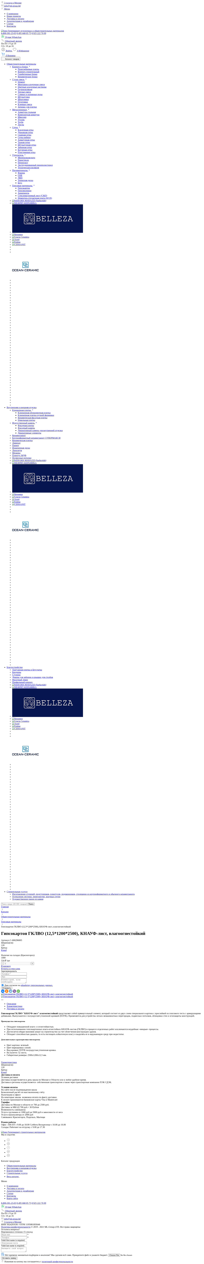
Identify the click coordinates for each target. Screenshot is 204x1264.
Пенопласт (23, 162)
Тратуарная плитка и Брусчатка (27, 670)
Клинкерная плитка (22, 410)
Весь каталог (13, 1176)
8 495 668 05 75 (24, 33)
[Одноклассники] (6, 991)
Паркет (15, 445)
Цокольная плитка (26, 420)
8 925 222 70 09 (39, 33)
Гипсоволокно (24, 190)
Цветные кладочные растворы (32, 87)
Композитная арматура (28, 114)
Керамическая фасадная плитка (32, 418)
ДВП (20, 178)
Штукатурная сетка (27, 145)
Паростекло (23, 160)
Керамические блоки (27, 77)
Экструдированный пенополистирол (35, 165)
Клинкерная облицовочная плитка (34, 413)
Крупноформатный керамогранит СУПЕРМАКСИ (36, 438)
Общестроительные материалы (16, 917)
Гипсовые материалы (22, 185)
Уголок (21, 119)
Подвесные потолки (21, 458)
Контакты (11, 26)
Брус (20, 183)
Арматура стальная (27, 112)
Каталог (5, 912)
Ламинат (16, 443)
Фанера (21, 173)
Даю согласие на (28, 985)
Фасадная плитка (26, 425)
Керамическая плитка (22, 440)
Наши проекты (14, 16)
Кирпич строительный (28, 72)
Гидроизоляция (25, 89)
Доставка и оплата (15, 18)
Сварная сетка (24, 135)
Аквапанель (23, 193)
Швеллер (22, 117)
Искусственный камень (23, 423)
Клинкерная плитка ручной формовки (36, 415)
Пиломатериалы (20, 170)
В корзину (6, 966)
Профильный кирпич (22, 682)
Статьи (10, 23)
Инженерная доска (21, 448)
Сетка (15, 127)
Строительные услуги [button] (17, 891)
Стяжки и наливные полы (30, 94)
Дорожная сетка (25, 132)
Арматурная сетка (26, 140)
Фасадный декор (20, 680)
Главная (5, 907)
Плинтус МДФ (19, 455)
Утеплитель (18, 155)
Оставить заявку (9, 1258)
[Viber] (14, 991)
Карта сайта (12, 1198)
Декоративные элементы (29, 433)
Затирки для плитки (27, 107)
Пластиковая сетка (26, 152)
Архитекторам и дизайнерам (20, 21)
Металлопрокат (19, 109)
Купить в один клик (10, 968)
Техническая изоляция (28, 167)
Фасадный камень (26, 428)
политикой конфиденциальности (57, 1261)
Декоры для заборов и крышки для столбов (32, 677)
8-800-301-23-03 (8, 33)
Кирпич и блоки (20, 67)
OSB (20, 175)
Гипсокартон (24, 188)
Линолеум (17, 450)
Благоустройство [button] (15, 667)
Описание (11, 1004)
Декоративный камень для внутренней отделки (40, 430)
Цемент (21, 82)
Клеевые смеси (25, 104)
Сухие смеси (18, 79)
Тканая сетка (24, 142)
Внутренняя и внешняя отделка (21, 1168)
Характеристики (14, 1006)
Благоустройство (15, 1170)
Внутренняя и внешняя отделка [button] (21, 407)
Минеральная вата (26, 157)
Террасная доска (25, 180)
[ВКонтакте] (2, 991)
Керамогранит (19, 435)
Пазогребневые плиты (28, 69)
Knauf (4, 950)
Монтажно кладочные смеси (31, 84)
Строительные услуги (17, 1173)
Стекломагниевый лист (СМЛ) (32, 195)
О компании (12, 13)
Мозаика (16, 453)
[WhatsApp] (18, 991)
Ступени (16, 675)
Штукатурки (24, 97)
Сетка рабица (24, 137)
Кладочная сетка (25, 130)
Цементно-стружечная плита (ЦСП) (35, 198)
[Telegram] (10, 991)
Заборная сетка (25, 147)
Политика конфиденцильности (16, 1227)
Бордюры (16, 672)
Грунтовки (23, 102)
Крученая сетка (25, 150)
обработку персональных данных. (37, 985)
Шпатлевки (23, 99)
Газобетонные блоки (27, 74)
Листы (21, 124)
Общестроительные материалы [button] (21, 64)
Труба (20, 122)
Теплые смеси (24, 92)
